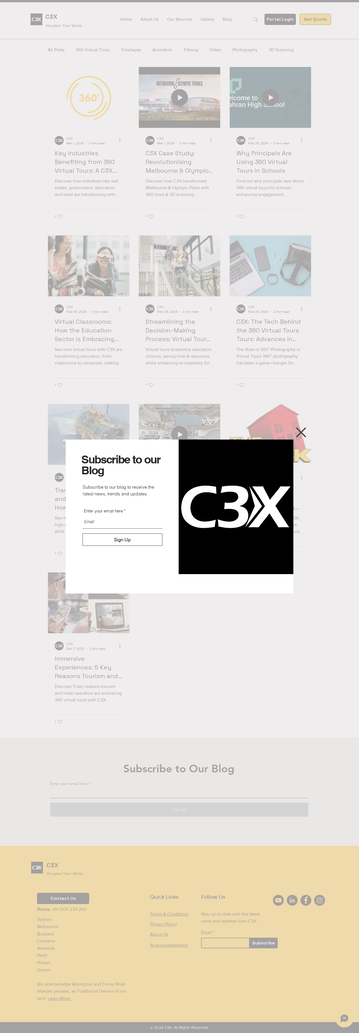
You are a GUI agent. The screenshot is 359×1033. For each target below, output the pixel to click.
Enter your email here (103, 511)
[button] (301, 432)
